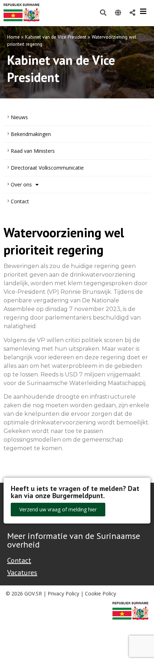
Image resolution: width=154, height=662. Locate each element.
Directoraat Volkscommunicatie (47, 167)
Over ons (21, 184)
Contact (20, 201)
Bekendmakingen (31, 134)
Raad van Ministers (33, 150)
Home (13, 37)
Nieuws (19, 117)
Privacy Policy (63, 593)
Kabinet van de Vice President (55, 37)
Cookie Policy (100, 593)
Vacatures (22, 572)
